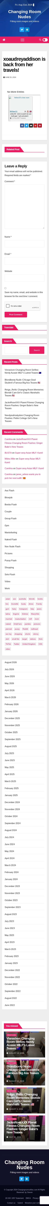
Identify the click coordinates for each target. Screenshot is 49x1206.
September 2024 (13, 823)
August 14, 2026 (16, 1053)
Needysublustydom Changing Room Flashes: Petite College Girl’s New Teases (22, 418)
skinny (35, 634)
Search (8, 341)
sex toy (8, 634)
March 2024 (10, 865)
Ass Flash (9, 490)
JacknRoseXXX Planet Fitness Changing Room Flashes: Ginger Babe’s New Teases (24, 405)
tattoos (33, 639)
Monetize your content (33, 1203)
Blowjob (8, 497)
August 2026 (11, 662)
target (24, 639)
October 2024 (11, 816)
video (8, 649)
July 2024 (9, 837)
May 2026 (9, 683)
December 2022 (12, 970)
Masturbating (11, 532)
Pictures (9, 553)
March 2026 (10, 697)
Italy (32, 609)
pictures (37, 624)
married (9, 619)
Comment (10, 181)
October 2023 (11, 900)
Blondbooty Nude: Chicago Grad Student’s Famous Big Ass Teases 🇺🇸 (23, 1071)
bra (7, 604)
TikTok (8, 644)
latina (8, 614)
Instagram (23, 609)
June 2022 (10, 1005)
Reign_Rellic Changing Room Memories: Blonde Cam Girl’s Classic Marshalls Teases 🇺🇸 (24, 393)
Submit (20, 1203)
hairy (14, 609)
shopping (18, 634)
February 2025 (12, 788)
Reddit (25, 629)
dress (31, 604)
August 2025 (11, 746)
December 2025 (12, 718)
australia (22, 599)
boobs (40, 599)
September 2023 (13, 907)
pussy (17, 629)
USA (40, 644)
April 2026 (10, 690)
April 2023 (10, 942)
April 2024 (10, 858)
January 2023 (11, 963)
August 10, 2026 (16, 1081)
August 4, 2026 (16, 1109)
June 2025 (10, 760)
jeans (39, 609)
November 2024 (12, 809)
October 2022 (11, 984)
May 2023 (9, 935)
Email (8, 254)
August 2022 (11, 998)
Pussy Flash (10, 560)
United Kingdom (29, 644)
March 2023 (10, 949)
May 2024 (9, 851)
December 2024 (12, 802)
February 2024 (12, 872)
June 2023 (10, 928)
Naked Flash (11, 539)
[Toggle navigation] (22, 40)
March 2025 (10, 781)
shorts (27, 634)
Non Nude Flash (12, 546)
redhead (34, 629)
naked (8, 624)
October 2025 (11, 732)
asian (8, 599)
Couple (8, 511)
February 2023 (12, 956)
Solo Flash (10, 574)
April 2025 (10, 774)
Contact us (11, 1203)
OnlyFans (18, 624)
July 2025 (9, 753)
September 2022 (13, 991)
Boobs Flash (11, 504)
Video (7, 581)
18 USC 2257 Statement (14, 1198)
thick (40, 639)
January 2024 (11, 879)
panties (28, 624)
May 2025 (9, 767)
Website (8, 271)
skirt (7, 639)
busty (23, 604)
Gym (7, 525)
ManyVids (35, 614)
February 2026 (12, 704)
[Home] (4, 40)
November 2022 (12, 977)
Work (7, 588)
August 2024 (11, 830)
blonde (32, 599)
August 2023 (11, 914)
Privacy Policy (38, 1198)
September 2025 (13, 739)
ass (14, 599)
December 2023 (12, 886)
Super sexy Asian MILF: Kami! (29, 453)
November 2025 (12, 725)
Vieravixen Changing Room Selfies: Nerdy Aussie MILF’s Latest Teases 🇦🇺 (21, 1043)
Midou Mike (10, 459)
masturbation (20, 619)
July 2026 (9, 669)
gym (7, 609)
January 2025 (11, 795)
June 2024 (10, 844)
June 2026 (10, 676)
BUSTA (8, 453)
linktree (25, 614)
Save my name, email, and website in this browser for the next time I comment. (24, 294)
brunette (14, 604)
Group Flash (10, 518)
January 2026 (11, 711)
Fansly (39, 604)
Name (8, 237)
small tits (15, 639)
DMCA (28, 1198)
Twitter (16, 644)
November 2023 (12, 893)
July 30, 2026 (15, 1137)
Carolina (9, 439)
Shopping (9, 567)
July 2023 (9, 921)
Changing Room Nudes (25, 1164)
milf (30, 619)
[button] (40, 40)
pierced (9, 629)
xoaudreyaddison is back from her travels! (24, 64)
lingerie (16, 614)
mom (37, 619)
